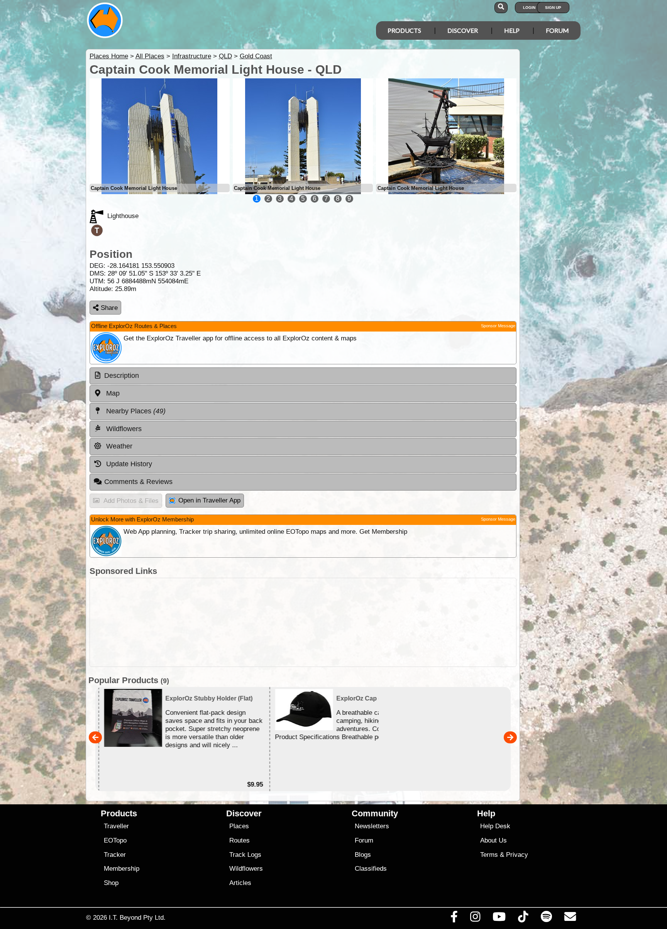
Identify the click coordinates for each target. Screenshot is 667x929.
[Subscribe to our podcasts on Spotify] (546, 918)
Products (404, 30)
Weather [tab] (118, 446)
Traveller (116, 826)
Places (239, 826)
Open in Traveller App (209, 500)
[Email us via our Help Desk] (570, 918)
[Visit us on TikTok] (523, 918)
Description (121, 375)
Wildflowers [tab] (123, 429)
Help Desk (495, 826)
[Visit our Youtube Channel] (499, 918)
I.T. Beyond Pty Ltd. (137, 917)
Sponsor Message (498, 325)
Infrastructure (191, 56)
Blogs (363, 854)
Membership (121, 868)
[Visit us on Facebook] (453, 918)
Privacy (517, 854)
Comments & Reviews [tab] (138, 482)
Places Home (109, 56)
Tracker (115, 854)
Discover (462, 30)
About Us (493, 840)
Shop (111, 883)
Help (512, 30)
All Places (149, 56)
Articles (240, 883)
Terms (489, 854)
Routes (239, 840)
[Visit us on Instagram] (475, 918)
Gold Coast (256, 56)
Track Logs (245, 854)
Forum (557, 30)
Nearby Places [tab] (135, 411)
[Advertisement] (303, 622)
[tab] (303, 375)
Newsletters (372, 826)
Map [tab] (112, 393)
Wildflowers (246, 868)
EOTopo (115, 840)
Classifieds (371, 868)
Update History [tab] (128, 464)
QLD (225, 56)
